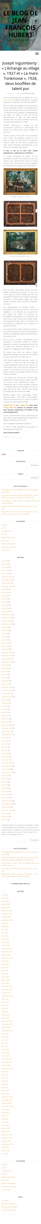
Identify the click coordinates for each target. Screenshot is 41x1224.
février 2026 (5, 570)
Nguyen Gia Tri (9, 405)
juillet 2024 (5, 630)
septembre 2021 (7, 735)
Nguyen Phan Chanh (8, 537)
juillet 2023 (5, 668)
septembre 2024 (7, 624)
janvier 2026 (6, 574)
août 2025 (5, 589)
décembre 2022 (7, 687)
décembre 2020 (7, 763)
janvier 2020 (6, 798)
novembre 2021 (7, 728)
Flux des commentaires (9, 1207)
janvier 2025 (6, 611)
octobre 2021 (6, 731)
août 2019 (5, 813)
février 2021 (5, 757)
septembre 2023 (7, 662)
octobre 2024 (6, 621)
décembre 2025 (7, 577)
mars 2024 (5, 643)
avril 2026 (5, 564)
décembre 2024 (7, 615)
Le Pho (4, 528)
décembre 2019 (7, 801)
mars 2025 (5, 605)
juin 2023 (5, 671)
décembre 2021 (7, 725)
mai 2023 (5, 675)
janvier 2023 (6, 684)
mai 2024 (5, 637)
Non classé (5, 541)
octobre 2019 (6, 807)
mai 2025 (5, 599)
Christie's (5, 525)
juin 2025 (5, 596)
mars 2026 (5, 567)
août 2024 (5, 627)
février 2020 (5, 794)
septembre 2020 (7, 772)
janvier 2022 (6, 722)
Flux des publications (9, 1204)
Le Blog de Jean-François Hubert (20, 24)
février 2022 (5, 719)
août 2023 (5, 665)
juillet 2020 (5, 779)
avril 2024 (5, 640)
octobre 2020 (6, 769)
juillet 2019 (5, 817)
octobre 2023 (6, 659)
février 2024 (5, 646)
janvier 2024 (6, 649)
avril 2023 (5, 678)
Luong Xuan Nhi (9, 408)
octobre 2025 (6, 583)
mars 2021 (5, 753)
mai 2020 (5, 785)
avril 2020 (5, 788)
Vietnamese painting (8, 547)
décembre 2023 (7, 652)
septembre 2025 (7, 586)
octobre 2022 (6, 694)
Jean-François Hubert (28, 93)
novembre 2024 (7, 618)
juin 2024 (5, 633)
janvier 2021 (6, 760)
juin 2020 (5, 782)
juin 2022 (5, 706)
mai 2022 (5, 709)
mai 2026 (5, 561)
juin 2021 (5, 744)
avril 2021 (5, 750)
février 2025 (5, 608)
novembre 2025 (7, 580)
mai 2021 (5, 747)
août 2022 (5, 700)
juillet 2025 (5, 592)
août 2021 (5, 738)
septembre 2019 (7, 810)
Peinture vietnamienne (16, 437)
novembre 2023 (7, 656)
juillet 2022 (5, 703)
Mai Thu (4, 534)
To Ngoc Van (23, 405)
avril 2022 (5, 712)
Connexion (5, 1201)
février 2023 (5, 681)
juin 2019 (5, 820)
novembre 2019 (7, 804)
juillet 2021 (5, 741)
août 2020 (5, 776)
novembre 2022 (7, 690)
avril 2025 (5, 602)
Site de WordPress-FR (9, 1210)
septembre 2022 (7, 697)
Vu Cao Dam (6, 550)
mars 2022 (5, 716)
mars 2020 (5, 791)
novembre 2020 (7, 766)
